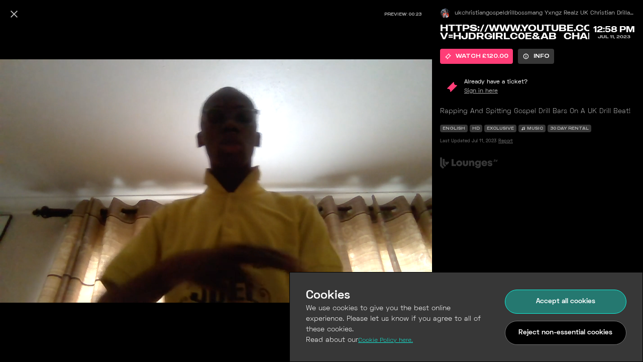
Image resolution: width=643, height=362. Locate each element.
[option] (476, 56)
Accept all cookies (565, 301)
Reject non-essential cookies (565, 332)
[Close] (14, 14)
